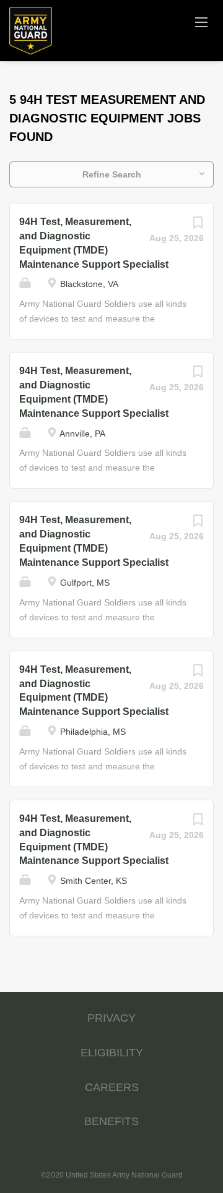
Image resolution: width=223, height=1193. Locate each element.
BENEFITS (111, 1121)
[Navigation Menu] (201, 21)
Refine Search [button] (111, 174)
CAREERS (112, 1087)
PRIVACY (111, 1018)
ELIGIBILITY (112, 1052)
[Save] (197, 226)
